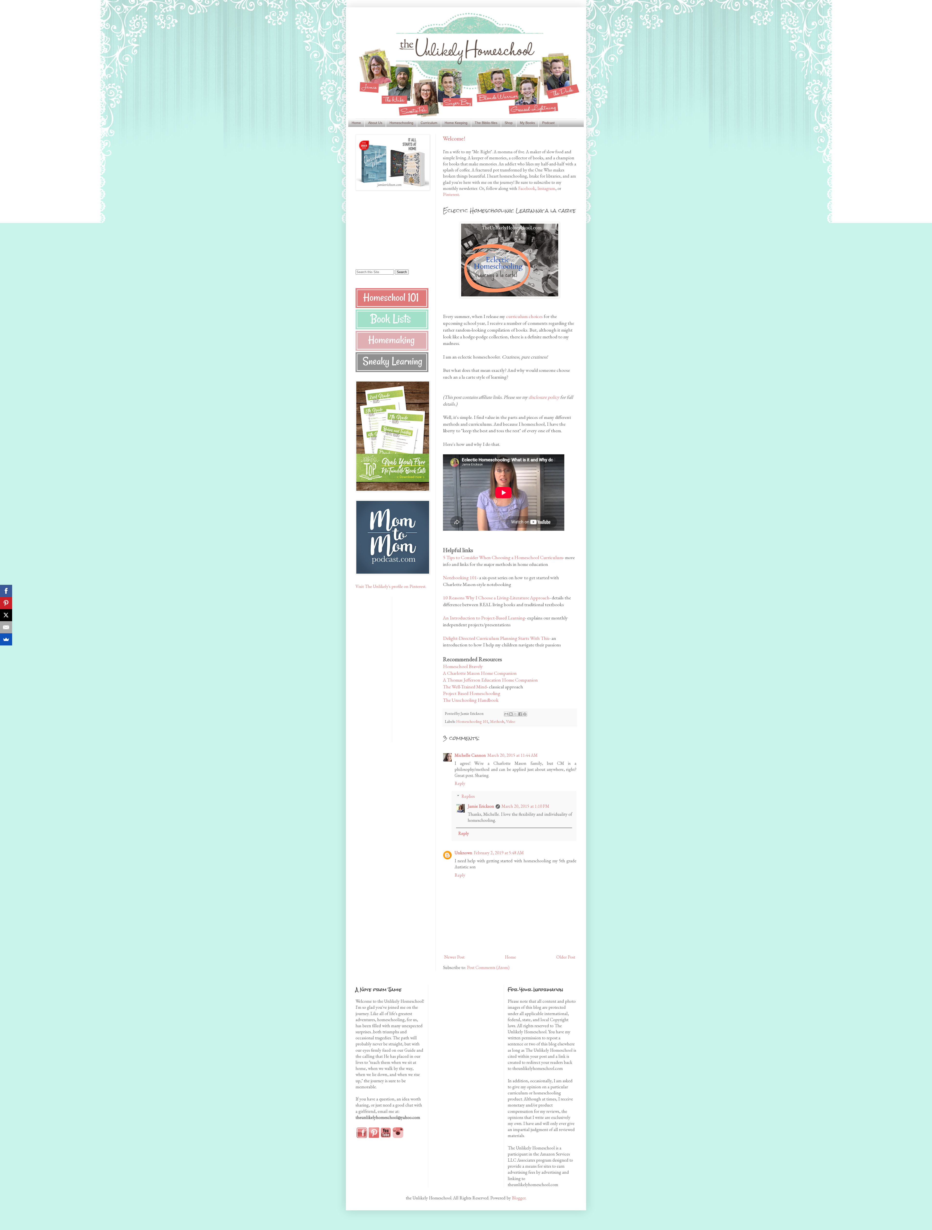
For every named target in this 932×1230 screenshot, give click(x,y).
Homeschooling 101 (472, 721)
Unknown (463, 852)
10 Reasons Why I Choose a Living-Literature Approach (496, 598)
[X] (6, 615)
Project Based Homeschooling (471, 693)
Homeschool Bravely (463, 666)
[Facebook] (6, 591)
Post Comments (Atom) (488, 967)
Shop (509, 123)
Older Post (565, 957)
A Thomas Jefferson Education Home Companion (490, 680)
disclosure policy (544, 397)
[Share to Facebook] (520, 714)
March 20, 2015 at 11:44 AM (512, 755)
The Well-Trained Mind (465, 687)
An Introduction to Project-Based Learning (484, 618)
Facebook (526, 188)
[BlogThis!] (510, 714)
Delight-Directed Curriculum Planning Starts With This (496, 638)
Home (356, 123)
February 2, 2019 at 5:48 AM (499, 852)
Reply (460, 783)
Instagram (546, 188)
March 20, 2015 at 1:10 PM (525, 806)
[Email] (6, 627)
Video (510, 721)
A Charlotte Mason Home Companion (480, 673)
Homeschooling (401, 123)
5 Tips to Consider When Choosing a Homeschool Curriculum (503, 557)
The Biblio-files (486, 123)
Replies (468, 796)
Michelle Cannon (470, 755)
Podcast (548, 123)
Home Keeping (456, 123)
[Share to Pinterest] (524, 714)
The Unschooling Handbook (471, 700)
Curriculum (429, 123)
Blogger (519, 1198)
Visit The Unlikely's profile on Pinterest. (391, 586)
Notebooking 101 (460, 577)
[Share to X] (515, 714)
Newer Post (454, 957)
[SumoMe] (6, 639)
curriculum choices (524, 316)
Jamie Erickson (481, 806)
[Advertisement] (386, 229)
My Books (527, 123)
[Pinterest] (6, 603)
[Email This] (506, 714)
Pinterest (451, 194)
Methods (497, 721)
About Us (375, 123)
